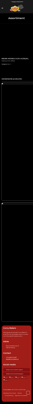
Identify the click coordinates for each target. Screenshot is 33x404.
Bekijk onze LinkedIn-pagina (14, 369)
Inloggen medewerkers (17, 1)
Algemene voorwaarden (21, 395)
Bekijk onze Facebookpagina (14, 374)
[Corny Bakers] (16, 8)
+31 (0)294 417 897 (11, 357)
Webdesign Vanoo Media (9, 393)
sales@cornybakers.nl (12, 359)
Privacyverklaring (9, 395)
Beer (9, 64)
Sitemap (19, 393)
